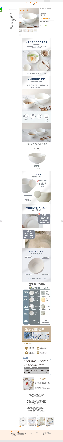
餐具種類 (43, 8)
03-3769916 (47, 434)
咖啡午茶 (11, 15)
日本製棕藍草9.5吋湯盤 (21, 425)
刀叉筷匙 (12, 25)
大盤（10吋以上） (13, 18)
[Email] (1, 11)
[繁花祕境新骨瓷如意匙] (41, 421)
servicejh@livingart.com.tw (46, 432)
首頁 (40, 8)
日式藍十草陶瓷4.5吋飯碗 (31, 425)
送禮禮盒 (11, 16)
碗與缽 (45, 8)
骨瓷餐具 (48, 21)
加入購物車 (46, 18)
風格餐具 (43, 21)
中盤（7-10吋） (13, 19)
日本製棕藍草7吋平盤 (48, 425)
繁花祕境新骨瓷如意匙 (39, 425)
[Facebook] (1, 7)
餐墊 (11, 24)
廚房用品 (11, 28)
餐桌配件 (12, 23)
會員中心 (37, 433)
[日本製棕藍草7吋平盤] (50, 421)
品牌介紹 (29, 432)
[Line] (1, 9)
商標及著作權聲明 (30, 433)
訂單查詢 (37, 432)
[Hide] (0, 12)
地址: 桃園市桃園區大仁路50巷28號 (47, 433)
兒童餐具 (12, 26)
